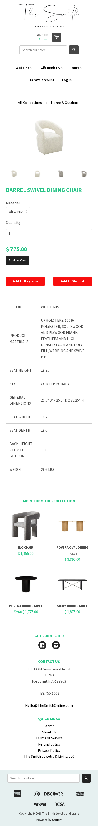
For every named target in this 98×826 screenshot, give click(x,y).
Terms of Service (49, 738)
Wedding (23, 67)
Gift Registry (50, 67)
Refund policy (49, 744)
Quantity (13, 222)
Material (13, 203)
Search (49, 725)
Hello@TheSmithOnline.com (49, 705)
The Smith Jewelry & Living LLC (49, 756)
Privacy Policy (49, 750)
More (75, 67)
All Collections (30, 102)
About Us (49, 732)
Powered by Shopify (49, 819)
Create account (42, 80)
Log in (67, 80)
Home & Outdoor (64, 102)
